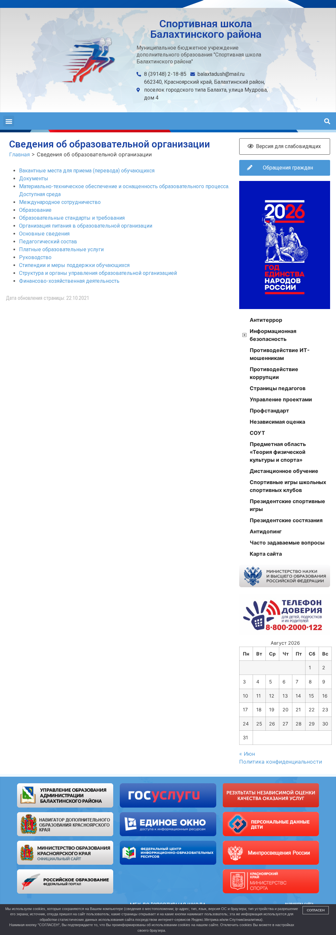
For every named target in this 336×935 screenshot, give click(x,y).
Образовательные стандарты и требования (72, 218)
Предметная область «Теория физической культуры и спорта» (278, 452)
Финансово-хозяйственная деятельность (69, 281)
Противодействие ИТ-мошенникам (280, 354)
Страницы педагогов (277, 388)
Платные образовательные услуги (61, 249)
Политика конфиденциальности (280, 761)
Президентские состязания (286, 520)
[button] (8, 121)
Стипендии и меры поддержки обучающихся (74, 265)
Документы (33, 178)
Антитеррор (266, 320)
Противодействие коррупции (274, 373)
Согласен (316, 910)
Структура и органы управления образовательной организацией (98, 273)
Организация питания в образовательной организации (85, 226)
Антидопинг (266, 531)
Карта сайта (266, 553)
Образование (35, 210)
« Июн (247, 753)
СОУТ (257, 433)
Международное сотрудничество (60, 202)
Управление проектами (281, 399)
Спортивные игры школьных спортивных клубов (288, 486)
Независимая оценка (277, 421)
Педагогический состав (48, 241)
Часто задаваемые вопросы (287, 542)
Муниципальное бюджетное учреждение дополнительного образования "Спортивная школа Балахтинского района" (198, 55)
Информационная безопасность (273, 335)
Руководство (35, 257)
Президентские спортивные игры (287, 505)
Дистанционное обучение (284, 471)
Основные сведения (44, 234)
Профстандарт (269, 410)
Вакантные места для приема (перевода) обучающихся (87, 170)
